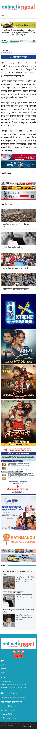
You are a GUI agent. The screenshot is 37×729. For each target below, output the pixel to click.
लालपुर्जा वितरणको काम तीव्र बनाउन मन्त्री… (16, 268)
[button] (34, 15)
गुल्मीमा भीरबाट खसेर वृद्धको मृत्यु (13, 247)
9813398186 (22, 688)
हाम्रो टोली (18, 656)
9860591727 (13, 688)
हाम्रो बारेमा (4, 665)
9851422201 (13, 697)
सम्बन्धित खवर (7, 204)
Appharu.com (27, 726)
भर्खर (3, 565)
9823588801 (22, 697)
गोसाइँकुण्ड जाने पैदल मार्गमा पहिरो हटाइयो (16, 289)
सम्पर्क (3, 673)
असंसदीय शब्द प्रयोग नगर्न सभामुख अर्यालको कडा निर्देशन (18, 611)
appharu (5, 50)
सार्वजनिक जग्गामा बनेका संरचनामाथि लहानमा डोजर (17, 225)
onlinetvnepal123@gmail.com (16, 685)
